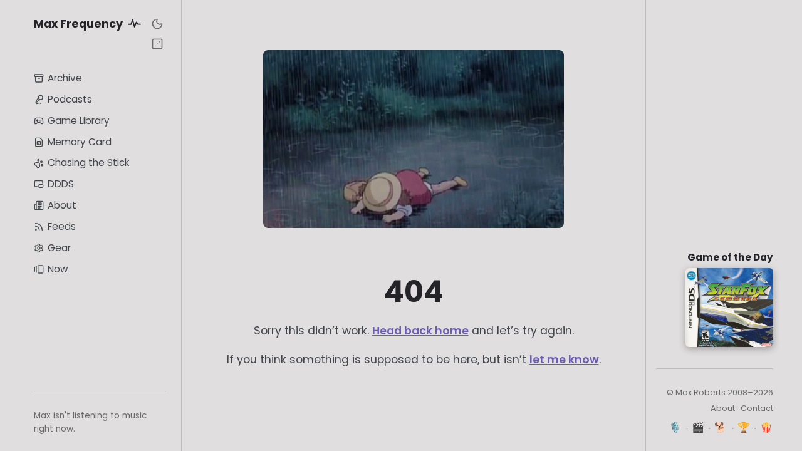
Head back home (420, 330)
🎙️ (675, 427)
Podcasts (70, 99)
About (62, 205)
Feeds (62, 226)
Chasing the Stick (88, 162)
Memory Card (80, 141)
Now (58, 269)
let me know (564, 359)
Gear (59, 247)
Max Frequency (79, 23)
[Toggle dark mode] (157, 24)
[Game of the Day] (157, 44)
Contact (757, 408)
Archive (65, 78)
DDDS (61, 183)
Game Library (79, 120)
